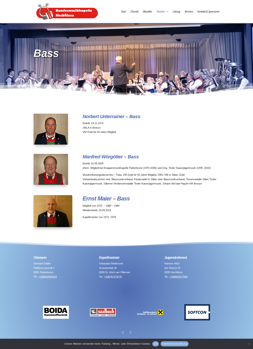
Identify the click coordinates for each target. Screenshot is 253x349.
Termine (189, 11)
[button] (130, 332)
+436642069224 (48, 276)
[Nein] (248, 344)
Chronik (134, 11)
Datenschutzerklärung (174, 343)
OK (155, 343)
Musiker (160, 11)
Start (123, 11)
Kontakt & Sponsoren (208, 11)
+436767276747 (113, 276)
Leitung (176, 11)
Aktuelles (147, 11)
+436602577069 (179, 276)
